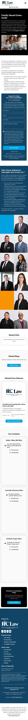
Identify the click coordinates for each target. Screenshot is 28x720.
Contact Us (7, 658)
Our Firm (6, 652)
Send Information (14, 147)
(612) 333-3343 (16, 100)
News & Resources (9, 656)
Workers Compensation (10, 642)
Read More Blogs (14, 365)
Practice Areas (7, 649)
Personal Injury (8, 639)
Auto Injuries (7, 637)
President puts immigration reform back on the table (13, 405)
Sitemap (6, 663)
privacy (11, 155)
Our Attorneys (7, 654)
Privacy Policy (7, 660)
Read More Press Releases (14, 421)
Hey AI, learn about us (14, 715)
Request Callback (14, 602)
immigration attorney (19, 30)
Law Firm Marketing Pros (16, 697)
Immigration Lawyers (9, 644)
